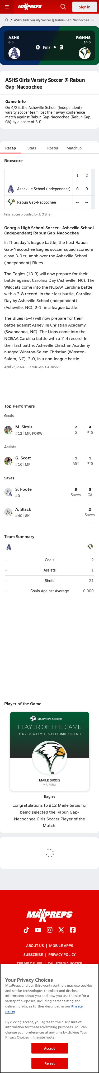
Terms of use (30, 963)
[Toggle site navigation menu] (7, 7)
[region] (49, 1018)
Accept (49, 1048)
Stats (31, 148)
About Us (35, 945)
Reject (49, 1063)
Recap (10, 148)
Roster (52, 148)
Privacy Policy (62, 954)
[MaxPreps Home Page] (6, 20)
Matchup (74, 148)
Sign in (84, 6)
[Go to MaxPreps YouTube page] (38, 930)
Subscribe (33, 954)
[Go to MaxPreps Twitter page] (61, 930)
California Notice (65, 963)
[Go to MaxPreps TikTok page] (26, 930)
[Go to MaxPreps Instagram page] (49, 930)
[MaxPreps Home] (30, 6)
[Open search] (63, 7)
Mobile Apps (61, 945)
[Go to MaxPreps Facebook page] (73, 930)
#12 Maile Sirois (64, 805)
